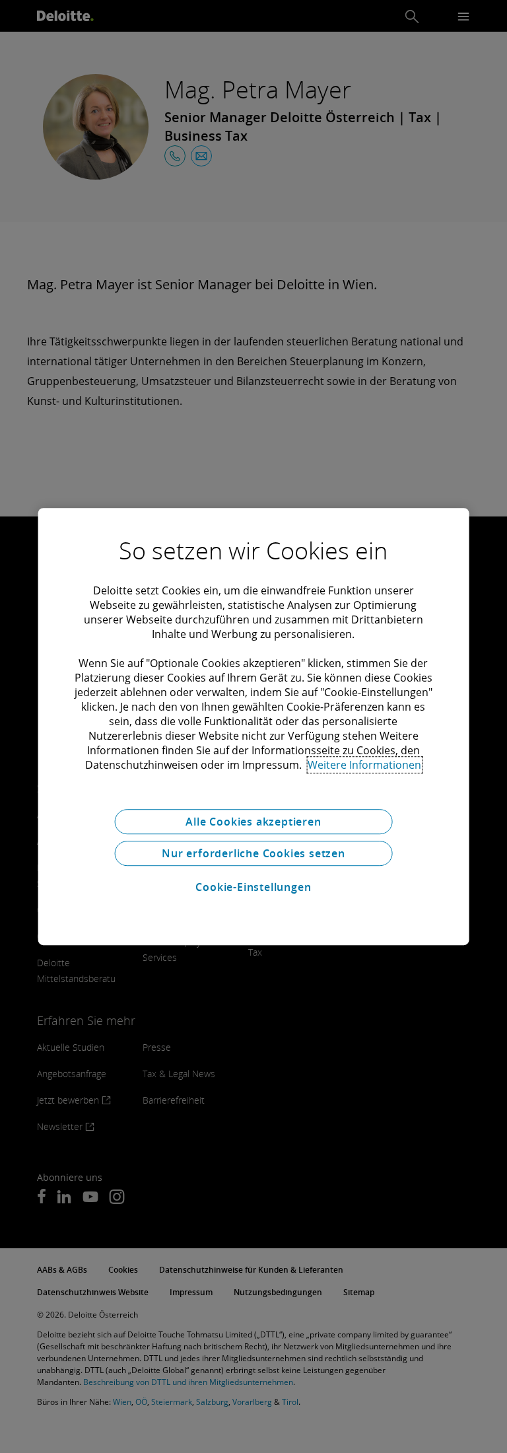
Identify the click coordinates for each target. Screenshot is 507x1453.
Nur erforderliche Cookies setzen (253, 853)
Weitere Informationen (364, 765)
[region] (253, 726)
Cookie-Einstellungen (253, 887)
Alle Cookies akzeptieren (253, 821)
